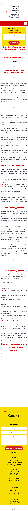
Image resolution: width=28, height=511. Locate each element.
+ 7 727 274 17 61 (15, 8)
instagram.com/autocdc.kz (14, 484)
